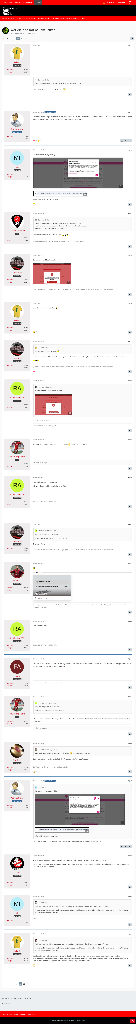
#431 (130, 524)
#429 (130, 440)
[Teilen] (132, 38)
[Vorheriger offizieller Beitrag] (126, 140)
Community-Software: (68, 1021)
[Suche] (130, 2)
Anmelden (121, 3)
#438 (130, 856)
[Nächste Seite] (26, 38)
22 (18, 38)
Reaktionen (10, 69)
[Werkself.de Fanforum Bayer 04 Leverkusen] (68, 11)
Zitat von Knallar (44, 80)
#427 (130, 341)
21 (14, 38)
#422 (130, 112)
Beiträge (9, 72)
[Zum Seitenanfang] (132, 1021)
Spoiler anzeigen (42, 462)
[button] (108, 2)
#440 (130, 934)
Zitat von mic (42, 787)
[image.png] (78, 173)
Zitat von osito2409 (45, 387)
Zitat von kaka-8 (44, 347)
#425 (130, 255)
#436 (130, 743)
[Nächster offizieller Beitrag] (130, 140)
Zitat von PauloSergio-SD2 (47, 749)
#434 (130, 659)
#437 (130, 781)
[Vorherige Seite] (4, 38)
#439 (130, 896)
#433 (130, 621)
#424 (130, 213)
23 (22, 38)
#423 (130, 150)
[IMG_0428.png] (52, 274)
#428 (130, 381)
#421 (130, 45)
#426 (130, 303)
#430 (130, 477)
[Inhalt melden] (130, 94)
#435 (130, 697)
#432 (130, 563)
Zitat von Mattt (43, 902)
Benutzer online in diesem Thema (17, 998)
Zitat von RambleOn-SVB (47, 531)
